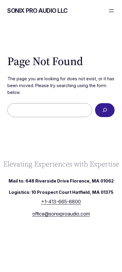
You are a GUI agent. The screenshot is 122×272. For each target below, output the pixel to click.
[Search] (105, 110)
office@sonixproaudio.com (61, 214)
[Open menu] (111, 10)
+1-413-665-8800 (61, 202)
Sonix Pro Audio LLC (37, 10)
